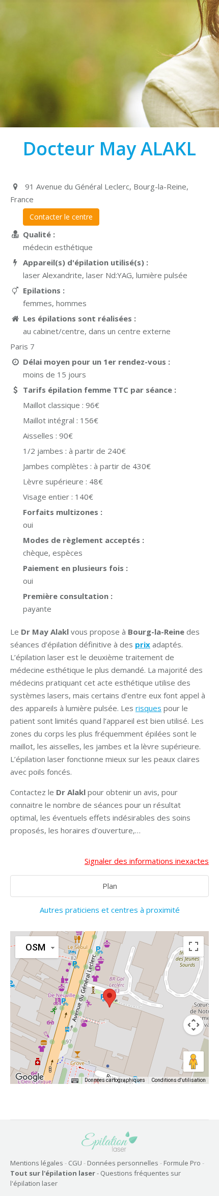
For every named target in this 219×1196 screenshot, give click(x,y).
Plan (109, 886)
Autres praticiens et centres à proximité (110, 910)
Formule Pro (182, 1162)
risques (148, 708)
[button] (109, 998)
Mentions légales (36, 1162)
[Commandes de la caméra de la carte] (193, 1025)
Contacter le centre (61, 217)
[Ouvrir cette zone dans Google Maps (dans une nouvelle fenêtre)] (29, 1077)
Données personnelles (122, 1162)
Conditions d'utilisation (178, 1080)
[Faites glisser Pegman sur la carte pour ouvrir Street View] (193, 1061)
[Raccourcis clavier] (74, 1080)
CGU (75, 1162)
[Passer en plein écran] (193, 946)
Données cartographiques (115, 1080)
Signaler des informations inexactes (147, 861)
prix (142, 644)
